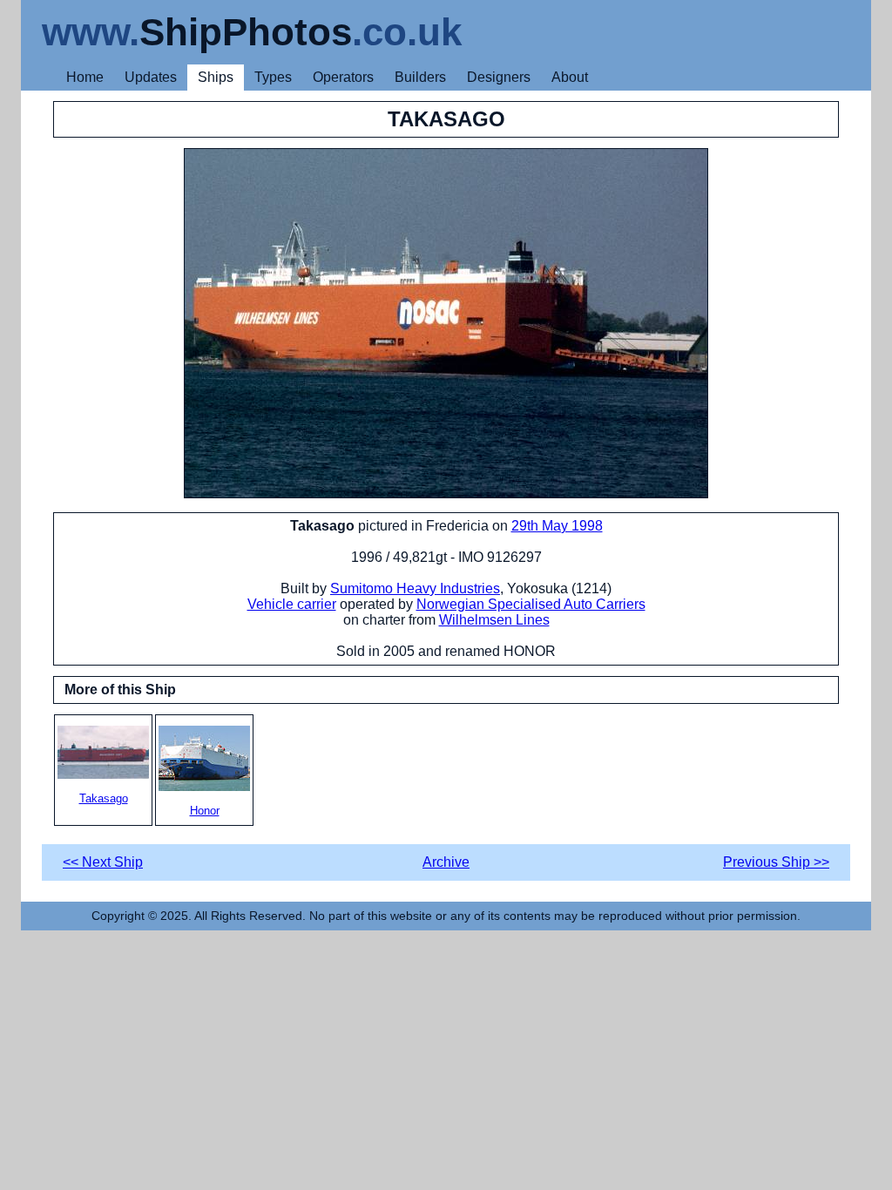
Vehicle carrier (291, 604)
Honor (205, 810)
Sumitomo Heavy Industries (415, 588)
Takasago (103, 798)
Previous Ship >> (776, 862)
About (569, 77)
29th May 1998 (557, 525)
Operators (343, 77)
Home (85, 77)
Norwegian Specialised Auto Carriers (530, 604)
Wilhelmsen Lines (494, 619)
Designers (498, 77)
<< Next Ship (103, 862)
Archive (446, 862)
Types (273, 77)
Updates (151, 77)
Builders (420, 77)
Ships (215, 77)
